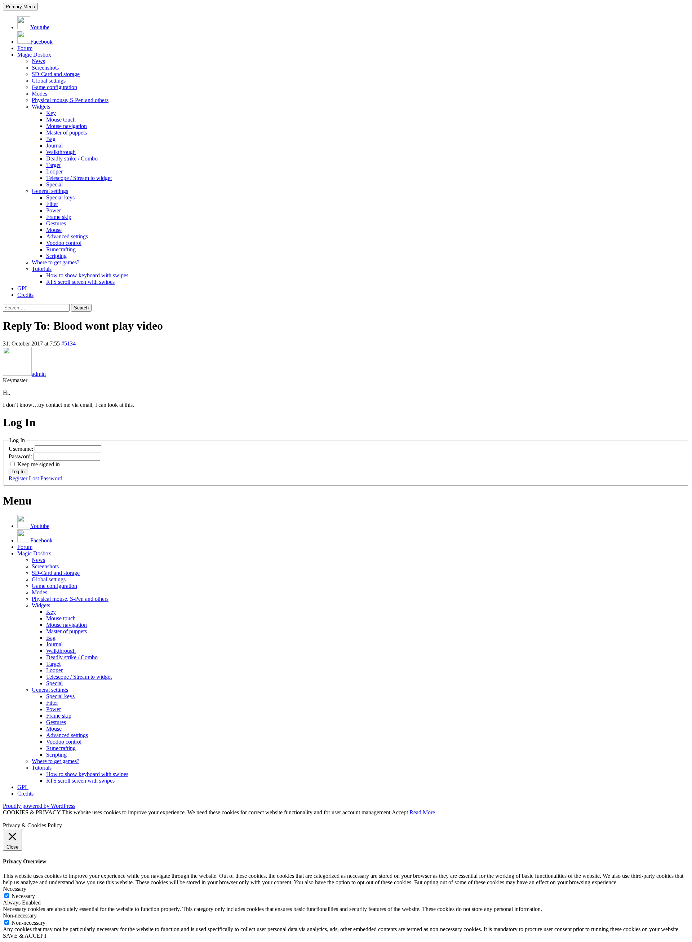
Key (51, 113)
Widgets (41, 107)
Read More (422, 812)
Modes (39, 94)
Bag (51, 139)
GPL (22, 288)
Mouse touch (61, 119)
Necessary (23, 896)
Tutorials (42, 269)
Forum (24, 48)
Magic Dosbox (34, 55)
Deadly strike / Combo (72, 158)
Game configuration (54, 87)
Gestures (56, 223)
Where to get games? (55, 262)
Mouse (54, 230)
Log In (18, 471)
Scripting (56, 256)
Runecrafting (61, 249)
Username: (22, 449)
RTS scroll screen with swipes (80, 282)
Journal (54, 145)
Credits (25, 295)
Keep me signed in (38, 464)
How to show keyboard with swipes (87, 275)
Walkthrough (61, 152)
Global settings (49, 81)
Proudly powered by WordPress (39, 806)
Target (53, 165)
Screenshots (45, 68)
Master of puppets (66, 132)
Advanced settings (67, 236)
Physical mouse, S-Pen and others (70, 100)
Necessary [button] (14, 889)
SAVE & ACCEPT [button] (25, 936)
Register (18, 478)
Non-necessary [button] (20, 915)
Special (54, 184)
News (38, 61)
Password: (21, 456)
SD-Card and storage (56, 74)
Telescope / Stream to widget (79, 178)
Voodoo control (63, 243)
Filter (52, 204)
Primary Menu (20, 6)
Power (53, 210)
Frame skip (58, 217)
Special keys (60, 197)
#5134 (68, 343)
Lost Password (45, 478)
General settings (50, 191)
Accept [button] (400, 812)
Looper (54, 171)
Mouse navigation (66, 126)
